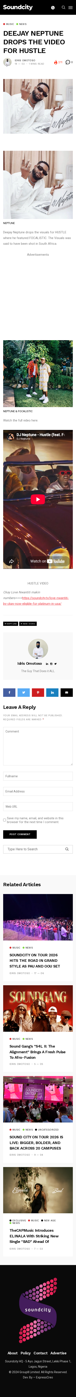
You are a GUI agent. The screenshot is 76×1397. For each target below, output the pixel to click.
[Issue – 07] (38, 1310)
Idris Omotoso (25, 60)
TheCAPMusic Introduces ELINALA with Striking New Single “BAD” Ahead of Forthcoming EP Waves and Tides (34, 1241)
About (13, 1353)
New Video (29, 623)
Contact (41, 1353)
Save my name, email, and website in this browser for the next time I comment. (35, 820)
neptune (12, 623)
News (23, 24)
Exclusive (19, 1221)
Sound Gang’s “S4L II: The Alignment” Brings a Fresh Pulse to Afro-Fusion (38, 1052)
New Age (50, 1221)
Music (10, 24)
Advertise (58, 1353)
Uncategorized (48, 1130)
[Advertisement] (38, 296)
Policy (26, 1353)
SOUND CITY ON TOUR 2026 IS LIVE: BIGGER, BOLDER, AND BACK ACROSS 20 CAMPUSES (36, 1142)
